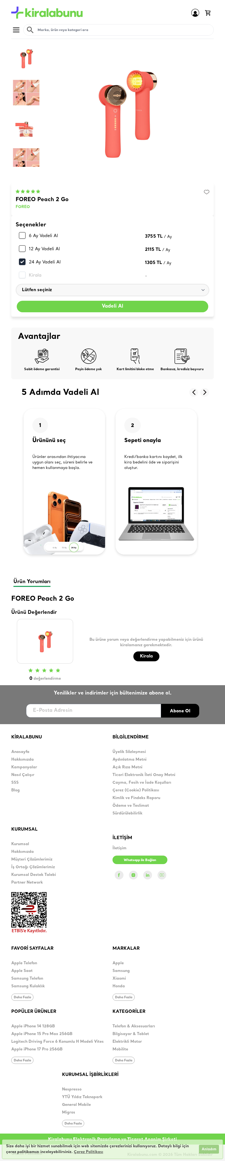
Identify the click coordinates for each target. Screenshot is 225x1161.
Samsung (121, 971)
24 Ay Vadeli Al (45, 262)
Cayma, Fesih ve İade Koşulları (142, 782)
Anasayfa (20, 752)
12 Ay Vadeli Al (44, 248)
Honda (119, 986)
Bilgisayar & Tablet (131, 1034)
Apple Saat (22, 971)
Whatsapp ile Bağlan (140, 860)
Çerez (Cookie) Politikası (136, 790)
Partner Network (27, 882)
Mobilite (120, 1049)
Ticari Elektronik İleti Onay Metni (144, 775)
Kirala (35, 275)
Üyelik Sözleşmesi (129, 752)
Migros (68, 1112)
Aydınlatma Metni (130, 759)
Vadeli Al (112, 306)
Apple (118, 963)
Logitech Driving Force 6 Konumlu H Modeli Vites (57, 1041)
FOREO (23, 207)
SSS (15, 782)
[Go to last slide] (193, 392)
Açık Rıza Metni (127, 767)
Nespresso (71, 1089)
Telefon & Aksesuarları (134, 1026)
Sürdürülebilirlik (127, 813)
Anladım (209, 1149)
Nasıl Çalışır (22, 775)
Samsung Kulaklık (28, 986)
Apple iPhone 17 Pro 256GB (37, 1049)
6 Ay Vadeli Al (43, 235)
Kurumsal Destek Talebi (33, 875)
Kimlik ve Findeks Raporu (136, 798)
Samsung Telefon (27, 978)
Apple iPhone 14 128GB (33, 1026)
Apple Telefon (24, 963)
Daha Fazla (22, 997)
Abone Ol (180, 710)
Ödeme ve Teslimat (131, 805)
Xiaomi (119, 978)
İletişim (119, 848)
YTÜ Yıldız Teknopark (82, 1097)
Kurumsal (20, 844)
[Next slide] (204, 392)
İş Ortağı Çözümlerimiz (33, 867)
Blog (15, 790)
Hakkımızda (22, 759)
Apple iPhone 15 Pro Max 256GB (41, 1034)
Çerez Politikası (88, 1152)
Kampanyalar (24, 767)
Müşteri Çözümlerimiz (31, 859)
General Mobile (76, 1105)
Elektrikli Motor (127, 1041)
